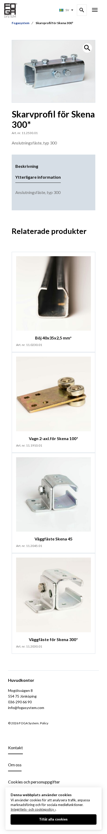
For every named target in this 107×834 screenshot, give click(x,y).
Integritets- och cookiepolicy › (33, 809)
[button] (87, 48)
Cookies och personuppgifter (34, 781)
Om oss (15, 764)
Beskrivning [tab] (26, 166)
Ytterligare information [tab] (38, 177)
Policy (44, 723)
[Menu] (95, 10)
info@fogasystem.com (26, 707)
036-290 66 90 (20, 702)
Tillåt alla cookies (53, 819)
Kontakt (15, 747)
